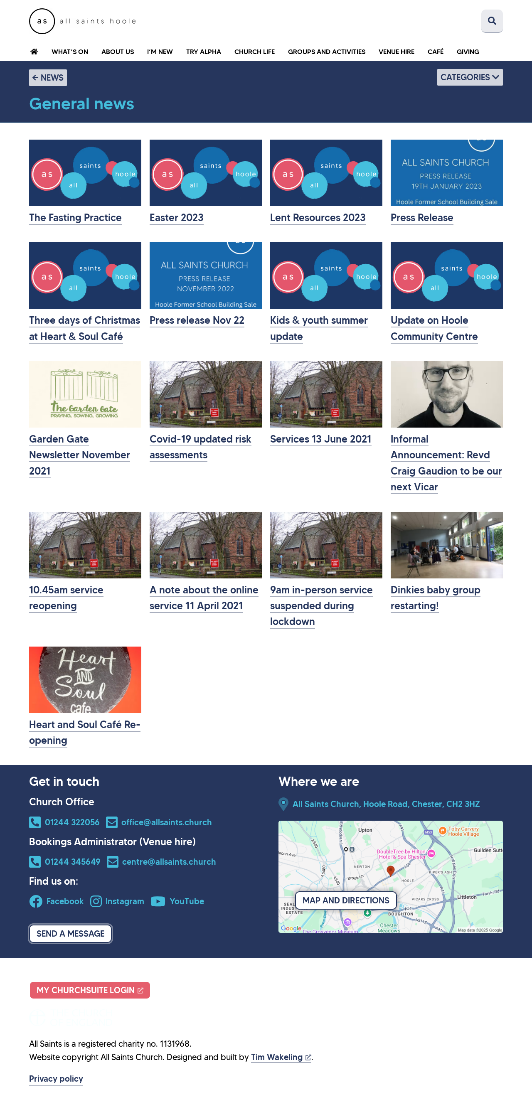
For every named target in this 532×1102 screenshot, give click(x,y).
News (52, 78)
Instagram (125, 901)
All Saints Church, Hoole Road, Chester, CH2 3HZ (386, 804)
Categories (466, 77)
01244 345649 (73, 862)
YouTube (187, 901)
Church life (254, 51)
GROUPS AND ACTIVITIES (326, 51)
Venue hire (396, 51)
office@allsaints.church (166, 822)
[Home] (82, 21)
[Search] (492, 21)
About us (117, 51)
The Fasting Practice (75, 218)
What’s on (70, 51)
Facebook (65, 901)
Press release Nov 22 (197, 320)
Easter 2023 (177, 218)
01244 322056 (72, 822)
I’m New (160, 51)
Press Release (422, 218)
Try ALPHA (203, 51)
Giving (468, 51)
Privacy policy (56, 1079)
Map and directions (346, 900)
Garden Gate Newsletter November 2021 (79, 455)
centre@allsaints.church (169, 862)
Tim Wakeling (277, 1057)
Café (435, 51)
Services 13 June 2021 (321, 439)
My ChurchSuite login (86, 990)
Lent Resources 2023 (318, 218)
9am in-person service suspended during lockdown (321, 606)
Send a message (70, 934)
